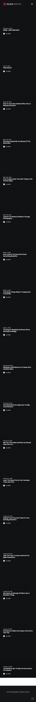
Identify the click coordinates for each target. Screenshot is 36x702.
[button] (32, 4)
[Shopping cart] (26, 4)
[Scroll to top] (32, 698)
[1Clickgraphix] (12, 4)
